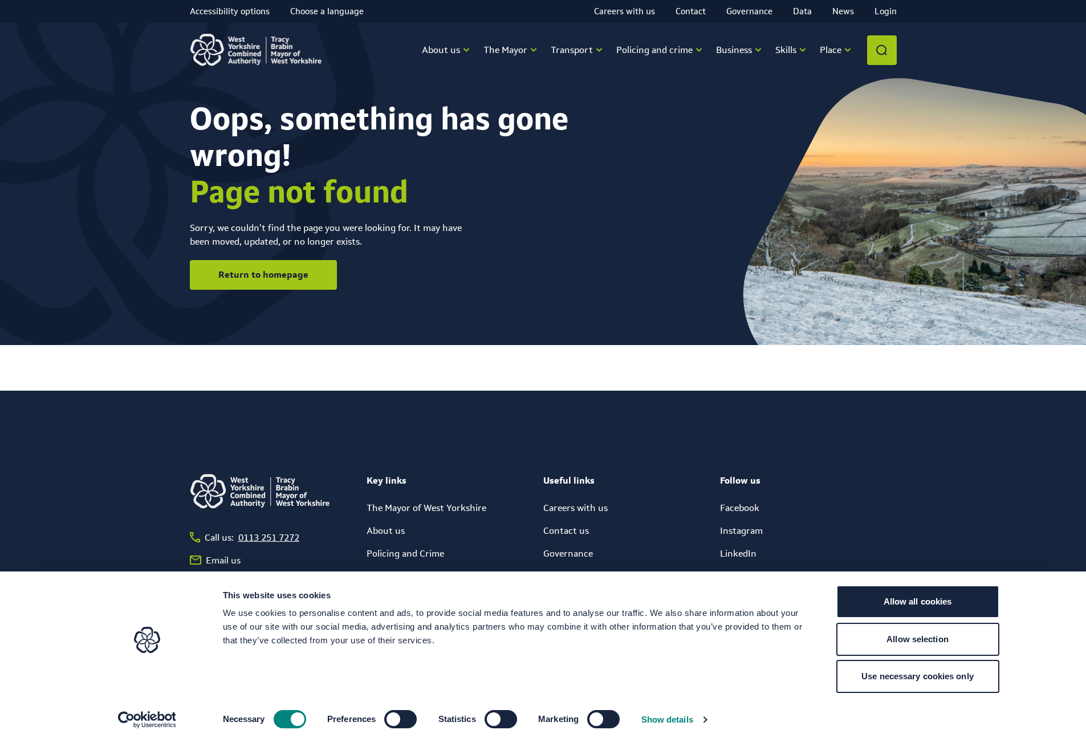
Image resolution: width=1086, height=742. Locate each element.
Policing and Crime (405, 553)
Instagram (741, 530)
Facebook (739, 507)
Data (802, 11)
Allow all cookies (918, 601)
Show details (667, 719)
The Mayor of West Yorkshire (426, 507)
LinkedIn (738, 553)
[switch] (400, 719)
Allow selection (917, 639)
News (843, 11)
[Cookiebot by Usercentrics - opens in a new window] (147, 719)
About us (386, 530)
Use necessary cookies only (917, 676)
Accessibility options (230, 11)
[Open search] (882, 50)
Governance (749, 11)
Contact (691, 11)
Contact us (566, 530)
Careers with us (624, 11)
